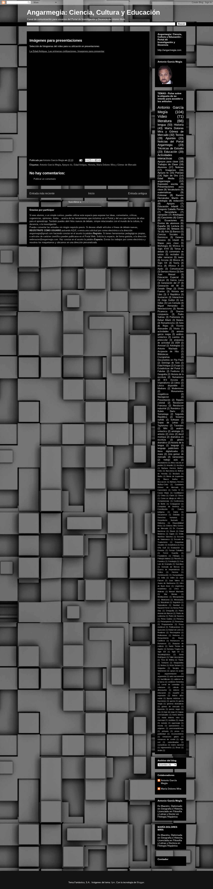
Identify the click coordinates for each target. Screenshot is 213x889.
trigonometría (166, 747)
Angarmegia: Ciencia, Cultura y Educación (93, 12)
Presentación (164, 400)
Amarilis (170, 465)
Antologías (175, 345)
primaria (165, 731)
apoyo (172, 671)
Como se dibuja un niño (171, 498)
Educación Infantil (168, 206)
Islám (172, 578)
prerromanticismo (176, 728)
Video (162, 116)
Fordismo (175, 371)
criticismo (161, 687)
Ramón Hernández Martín (171, 196)
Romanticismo (168, 323)
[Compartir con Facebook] (96, 160)
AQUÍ (73, 230)
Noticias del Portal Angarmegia (171, 143)
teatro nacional (177, 745)
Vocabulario (174, 189)
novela (160, 726)
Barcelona (170, 471)
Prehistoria (175, 317)
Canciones (166, 217)
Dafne (175, 512)
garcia (172, 701)
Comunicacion (177, 269)
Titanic (181, 660)
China (163, 495)
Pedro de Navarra (176, 616)
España (162, 226)
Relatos (180, 320)
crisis (171, 434)
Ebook (172, 531)
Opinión (162, 228)
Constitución (163, 509)
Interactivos (178, 297)
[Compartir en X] (93, 160)
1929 (177, 343)
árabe (160, 750)
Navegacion (163, 397)
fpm (113, 882)
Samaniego (163, 414)
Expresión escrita (168, 184)
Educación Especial (168, 277)
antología (162, 200)
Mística (176, 246)
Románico (175, 408)
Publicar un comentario (45, 179)
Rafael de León (174, 630)
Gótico (160, 572)
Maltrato (161, 591)
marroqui (161, 720)
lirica (160, 266)
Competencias (163, 501)
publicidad (162, 734)
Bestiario (176, 474)
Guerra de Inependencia (169, 569)
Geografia (162, 374)
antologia (175, 431)
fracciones (162, 701)
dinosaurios (162, 690)
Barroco (176, 231)
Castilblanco (179, 493)
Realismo (161, 633)
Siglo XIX (162, 652)
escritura (162, 440)
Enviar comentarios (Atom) (95, 202)
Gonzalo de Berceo (171, 567)
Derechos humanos (167, 517)
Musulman (165, 602)
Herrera (175, 572)
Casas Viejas (163, 493)
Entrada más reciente (42, 193)
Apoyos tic (67, 165)
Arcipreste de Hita (168, 351)
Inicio (91, 193)
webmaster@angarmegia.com (43, 239)
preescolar (163, 340)
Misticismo (165, 600)
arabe (181, 671)
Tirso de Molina (167, 660)
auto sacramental (177, 676)
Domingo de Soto (171, 363)
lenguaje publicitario (168, 448)
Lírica (176, 589)
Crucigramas (164, 357)
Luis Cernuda (174, 303)
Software (175, 420)
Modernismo (178, 388)
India (163, 578)
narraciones (178, 457)
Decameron (162, 515)
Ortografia (170, 611)
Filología (176, 556)
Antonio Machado (167, 349)
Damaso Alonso (168, 271)
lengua (162, 124)
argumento (162, 676)
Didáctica (161, 523)
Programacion (167, 624)
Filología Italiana (164, 559)
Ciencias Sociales (168, 234)
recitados (174, 254)
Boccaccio (162, 482)
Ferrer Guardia (170, 553)
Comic (180, 217)
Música (176, 260)
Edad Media (166, 178)
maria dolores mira (170, 717)
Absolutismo (162, 463)
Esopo (177, 365)
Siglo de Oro (170, 175)
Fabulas (161, 371)
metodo (164, 723)
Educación (170, 151)
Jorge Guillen (168, 300)
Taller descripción (176, 657)
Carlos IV (176, 490)
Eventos (161, 550)
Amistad (162, 345)
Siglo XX (162, 263)
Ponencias (179, 621)
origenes (161, 728)
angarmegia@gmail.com (41, 233)
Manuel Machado (176, 591)
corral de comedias (171, 685)
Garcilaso (180, 564)
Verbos (163, 665)
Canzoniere (162, 490)
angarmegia (164, 181)
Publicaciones (174, 627)
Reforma (176, 635)
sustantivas (162, 745)
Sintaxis (175, 228)
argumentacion (171, 674)
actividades (163, 331)
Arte (167, 231)
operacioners (174, 726)
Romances (162, 643)
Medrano (162, 388)
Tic (159, 231)
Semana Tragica (174, 649)
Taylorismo (163, 425)
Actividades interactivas (165, 157)
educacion (162, 693)
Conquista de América (168, 507)
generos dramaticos (175, 704)
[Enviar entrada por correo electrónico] (80, 160)
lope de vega (169, 712)
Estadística (172, 545)
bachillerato (165, 679)
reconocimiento (177, 734)
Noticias (179, 167)
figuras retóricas (173, 698)
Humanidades (178, 575)
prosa (177, 731)
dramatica (175, 437)
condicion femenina (176, 682)
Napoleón (177, 602)
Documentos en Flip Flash (171, 360)
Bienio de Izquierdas (175, 476)
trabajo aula (171, 460)
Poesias (179, 172)
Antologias (178, 214)
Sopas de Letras (168, 423)
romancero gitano (170, 737)
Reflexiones (162, 635)
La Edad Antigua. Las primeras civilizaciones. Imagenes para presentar (66, 51)
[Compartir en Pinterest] (99, 160)
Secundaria (171, 212)
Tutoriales (179, 425)
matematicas (164, 192)
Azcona (164, 260)
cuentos (176, 337)
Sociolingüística (164, 655)
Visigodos (161, 668)
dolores (176, 690)
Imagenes (170, 170)
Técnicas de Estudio (171, 148)
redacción (178, 200)
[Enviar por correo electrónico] (86, 160)
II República (174, 294)
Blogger (140, 882)
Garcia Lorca (177, 280)
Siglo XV (176, 652)
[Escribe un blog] (90, 160)
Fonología (172, 561)
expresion (162, 695)
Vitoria (176, 329)
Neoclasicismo (165, 309)
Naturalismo (162, 605)
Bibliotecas (163, 354)
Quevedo (161, 630)
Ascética (180, 465)
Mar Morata (170, 594)
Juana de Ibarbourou (166, 583)
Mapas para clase (168, 243)
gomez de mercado (171, 707)
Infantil (175, 240)
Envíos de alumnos (168, 223)
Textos (179, 134)
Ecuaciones (171, 220)
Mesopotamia (178, 597)
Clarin (171, 495)
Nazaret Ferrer (164, 608)
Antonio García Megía (50, 165)
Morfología (163, 246)
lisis (159, 712)
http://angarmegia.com (169, 50)
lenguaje (175, 445)
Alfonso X (173, 266)
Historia (91, 165)
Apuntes (171, 138)
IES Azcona (170, 380)
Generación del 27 (170, 283)
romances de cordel (166, 739)
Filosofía (177, 559)
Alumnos (162, 167)
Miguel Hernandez (168, 306)
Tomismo (165, 663)
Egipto (171, 534)
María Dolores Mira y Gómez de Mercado (116, 165)
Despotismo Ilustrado (168, 520)
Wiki (165, 428)
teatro (181, 257)
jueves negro (174, 709)
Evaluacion (175, 548)
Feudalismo (162, 556)
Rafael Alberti (164, 320)
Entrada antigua (137, 193)
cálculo (176, 687)
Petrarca (180, 619)
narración (163, 214)
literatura (165, 121)
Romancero (175, 641)
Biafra (160, 476)
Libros (177, 383)
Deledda (176, 515)
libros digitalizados (168, 451)
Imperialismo (164, 383)
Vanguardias (179, 663)
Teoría (176, 263)
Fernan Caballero (176, 550)
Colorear (162, 195)
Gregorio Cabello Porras (171, 209)
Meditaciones (163, 597)
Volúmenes (162, 671)
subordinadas (173, 742)
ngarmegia (176, 723)
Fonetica (161, 561)
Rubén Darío (166, 411)
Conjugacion (175, 504)
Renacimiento (163, 638)
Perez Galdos (167, 619)
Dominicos (163, 237)
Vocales (176, 668)
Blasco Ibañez (170, 479)
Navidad (176, 605)
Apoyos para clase (168, 161)
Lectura (175, 226)
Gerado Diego (165, 289)
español (176, 693)
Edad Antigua (80, 165)
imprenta (161, 709)
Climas (181, 495)
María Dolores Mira (171, 788)
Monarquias (179, 600)
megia (181, 720)
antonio (161, 434)
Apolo (160, 269)
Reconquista (175, 633)
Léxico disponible (167, 385)
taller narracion (165, 257)
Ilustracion (163, 297)
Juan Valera (174, 581)
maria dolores (178, 715)
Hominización (163, 575)
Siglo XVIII (163, 249)
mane (160, 454)
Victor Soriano (175, 665)
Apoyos (171, 203)
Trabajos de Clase (168, 164)
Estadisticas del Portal (169, 368)
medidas (171, 720)
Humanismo (178, 377)
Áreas (178, 747)
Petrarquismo (166, 621)
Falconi (161, 280)
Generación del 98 (168, 286)
